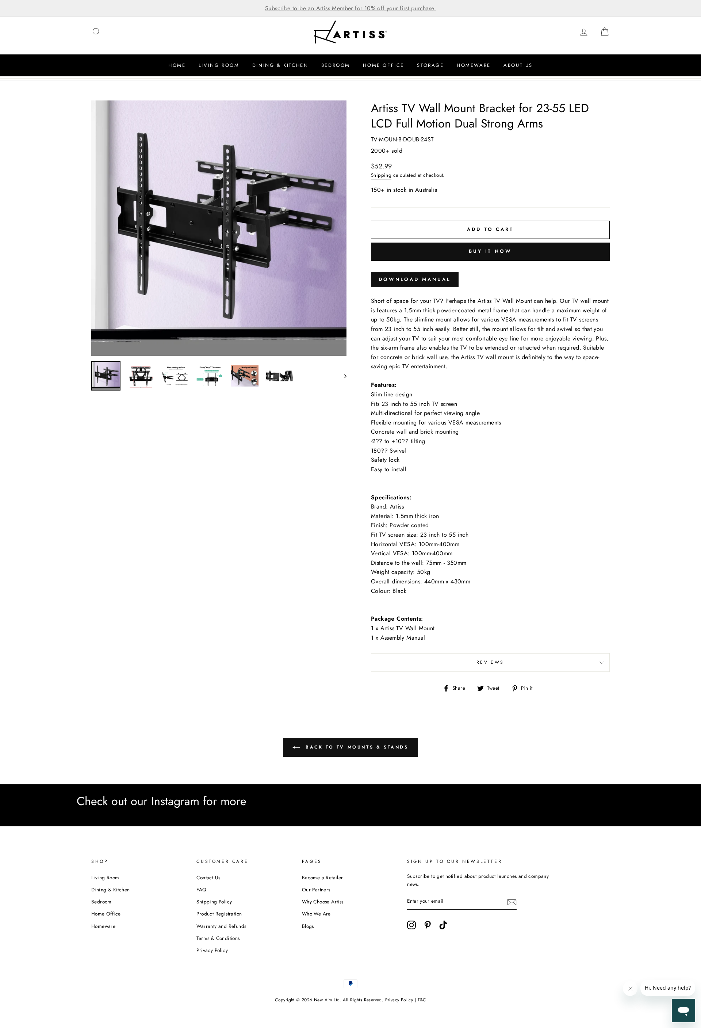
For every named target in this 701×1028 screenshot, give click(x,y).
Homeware (474, 65)
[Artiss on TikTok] (443, 925)
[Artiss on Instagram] (411, 925)
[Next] (341, 376)
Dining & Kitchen (280, 65)
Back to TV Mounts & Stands (355, 747)
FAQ (201, 889)
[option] (350, 8)
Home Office (383, 65)
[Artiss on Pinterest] (427, 925)
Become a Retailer (322, 877)
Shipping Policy (214, 901)
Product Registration (219, 913)
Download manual (415, 279)
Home (176, 65)
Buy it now (490, 251)
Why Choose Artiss (323, 901)
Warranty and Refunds (221, 926)
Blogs (308, 926)
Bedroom (335, 65)
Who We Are (316, 913)
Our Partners (316, 889)
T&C (422, 1000)
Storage (430, 65)
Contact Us (208, 877)
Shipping (381, 175)
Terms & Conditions (218, 938)
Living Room (219, 65)
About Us (518, 65)
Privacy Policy (212, 950)
